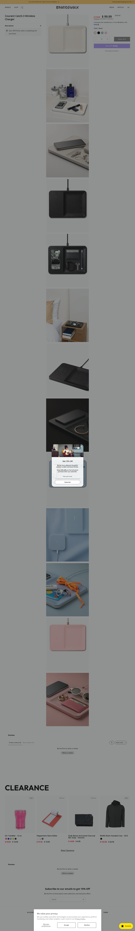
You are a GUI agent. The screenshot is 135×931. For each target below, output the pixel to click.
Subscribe (67, 482)
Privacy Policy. (80, 919)
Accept (66, 925)
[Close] (81, 446)
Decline (87, 925)
